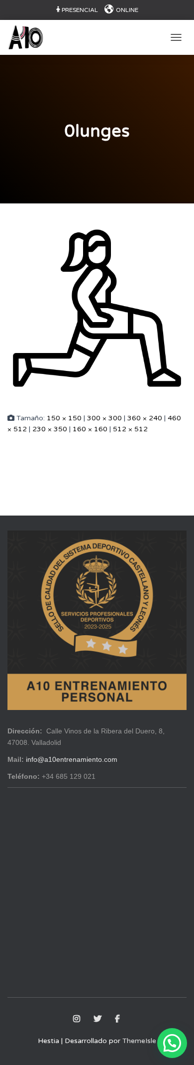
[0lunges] (97, 307)
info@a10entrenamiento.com (71, 759)
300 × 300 (104, 418)
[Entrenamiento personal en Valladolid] (29, 37)
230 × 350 (49, 429)
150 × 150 (64, 418)
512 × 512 (130, 429)
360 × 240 (144, 418)
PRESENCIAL (80, 9)
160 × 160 (90, 429)
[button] (172, 1043)
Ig (77, 1019)
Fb (118, 1019)
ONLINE (127, 9)
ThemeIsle (139, 1041)
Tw (98, 1019)
